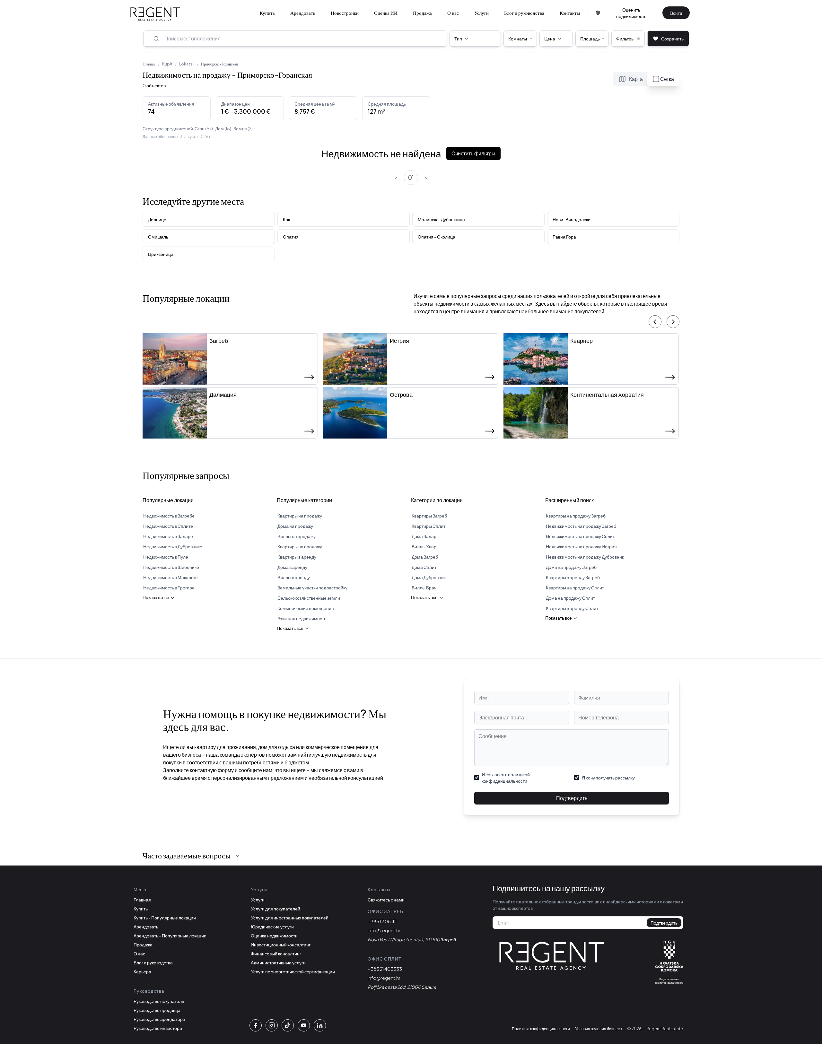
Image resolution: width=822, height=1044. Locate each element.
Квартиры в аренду (296, 557)
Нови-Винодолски (571, 219)
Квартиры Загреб (429, 515)
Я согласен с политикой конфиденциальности (506, 777)
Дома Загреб (425, 557)
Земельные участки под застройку (312, 587)
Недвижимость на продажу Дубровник (585, 557)
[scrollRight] (673, 321)
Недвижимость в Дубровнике (172, 546)
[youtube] (304, 1025)
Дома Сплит (424, 567)
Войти (676, 13)
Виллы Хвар (424, 546)
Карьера (142, 971)
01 (411, 177)
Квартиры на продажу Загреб (576, 515)
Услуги (481, 13)
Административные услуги (278, 962)
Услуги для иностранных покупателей (289, 917)
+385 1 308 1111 (382, 921)
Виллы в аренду (293, 577)
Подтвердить (571, 798)
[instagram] (272, 1025)
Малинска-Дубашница (441, 219)
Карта (636, 78)
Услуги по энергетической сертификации (293, 971)
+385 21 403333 (385, 969)
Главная (149, 64)
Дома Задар (424, 536)
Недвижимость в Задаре (168, 536)
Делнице (157, 219)
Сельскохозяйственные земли (308, 598)
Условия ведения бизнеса (598, 1028)
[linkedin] (320, 1025)
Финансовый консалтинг (276, 953)
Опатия (291, 236)
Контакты (570, 13)
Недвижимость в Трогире (169, 587)
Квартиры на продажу (299, 515)
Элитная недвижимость (301, 618)
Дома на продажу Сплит (570, 598)
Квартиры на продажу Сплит (575, 587)
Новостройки (345, 13)
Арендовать (302, 13)
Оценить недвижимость (631, 13)
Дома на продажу (295, 526)
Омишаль (158, 236)
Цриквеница (160, 254)
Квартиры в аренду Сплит (572, 608)
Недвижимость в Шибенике (171, 567)
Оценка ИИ (386, 13)
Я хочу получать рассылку (608, 777)
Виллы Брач (424, 587)
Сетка (667, 78)
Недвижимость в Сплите (168, 526)
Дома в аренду (292, 567)
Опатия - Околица (436, 236)
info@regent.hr (384, 930)
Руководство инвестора (158, 1028)
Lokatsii (186, 64)
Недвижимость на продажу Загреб (581, 526)
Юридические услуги (272, 926)
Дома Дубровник (429, 577)
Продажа (422, 13)
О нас (453, 13)
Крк (286, 219)
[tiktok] (288, 1025)
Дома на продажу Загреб (571, 567)
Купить (267, 13)
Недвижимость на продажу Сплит (580, 536)
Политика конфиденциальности (541, 1028)
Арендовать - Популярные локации (170, 935)
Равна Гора (564, 236)
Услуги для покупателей (275, 908)
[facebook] (255, 1025)
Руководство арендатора (159, 1019)
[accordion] (238, 856)
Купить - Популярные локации (165, 917)
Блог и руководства (524, 13)
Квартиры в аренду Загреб (573, 577)
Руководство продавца (157, 1010)
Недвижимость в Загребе (169, 515)
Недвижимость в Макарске (170, 577)
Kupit (167, 64)
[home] (155, 14)
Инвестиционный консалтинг (280, 944)
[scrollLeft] (655, 321)
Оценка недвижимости (274, 935)
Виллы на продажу (296, 536)
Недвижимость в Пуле (165, 557)
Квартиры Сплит (428, 526)
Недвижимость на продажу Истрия (581, 546)
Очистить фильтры (473, 153)
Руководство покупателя (159, 1001)
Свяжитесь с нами (386, 899)
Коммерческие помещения (305, 608)
